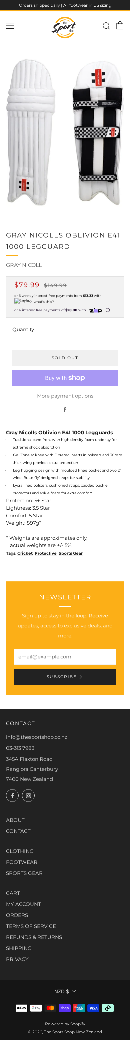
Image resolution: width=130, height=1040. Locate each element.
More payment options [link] (65, 396)
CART (13, 893)
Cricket (25, 553)
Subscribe (62, 676)
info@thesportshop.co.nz (36, 737)
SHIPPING (19, 948)
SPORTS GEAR (24, 873)
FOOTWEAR (21, 862)
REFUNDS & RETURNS (34, 937)
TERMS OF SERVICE (31, 926)
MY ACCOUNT (23, 904)
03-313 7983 (20, 748)
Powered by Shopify (65, 1023)
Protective (46, 553)
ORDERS (17, 915)
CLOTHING (20, 851)
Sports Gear (71, 553)
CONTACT (18, 831)
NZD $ (61, 991)
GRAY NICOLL (24, 265)
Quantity (23, 329)
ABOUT (15, 820)
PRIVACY (17, 959)
